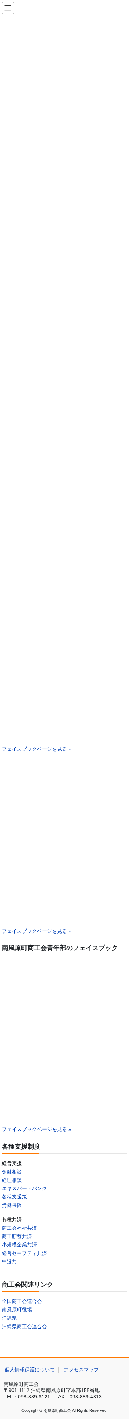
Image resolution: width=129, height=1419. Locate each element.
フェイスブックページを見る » (36, 749)
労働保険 (12, 1205)
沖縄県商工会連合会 (24, 1326)
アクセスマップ (81, 1370)
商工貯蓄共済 (17, 1236)
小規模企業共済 (19, 1244)
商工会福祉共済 (19, 1228)
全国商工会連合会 (22, 1301)
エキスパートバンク (24, 1188)
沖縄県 (9, 1318)
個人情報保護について (30, 1370)
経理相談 (12, 1180)
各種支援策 (14, 1197)
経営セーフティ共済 (24, 1253)
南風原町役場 (17, 1309)
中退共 (9, 1261)
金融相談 (12, 1172)
